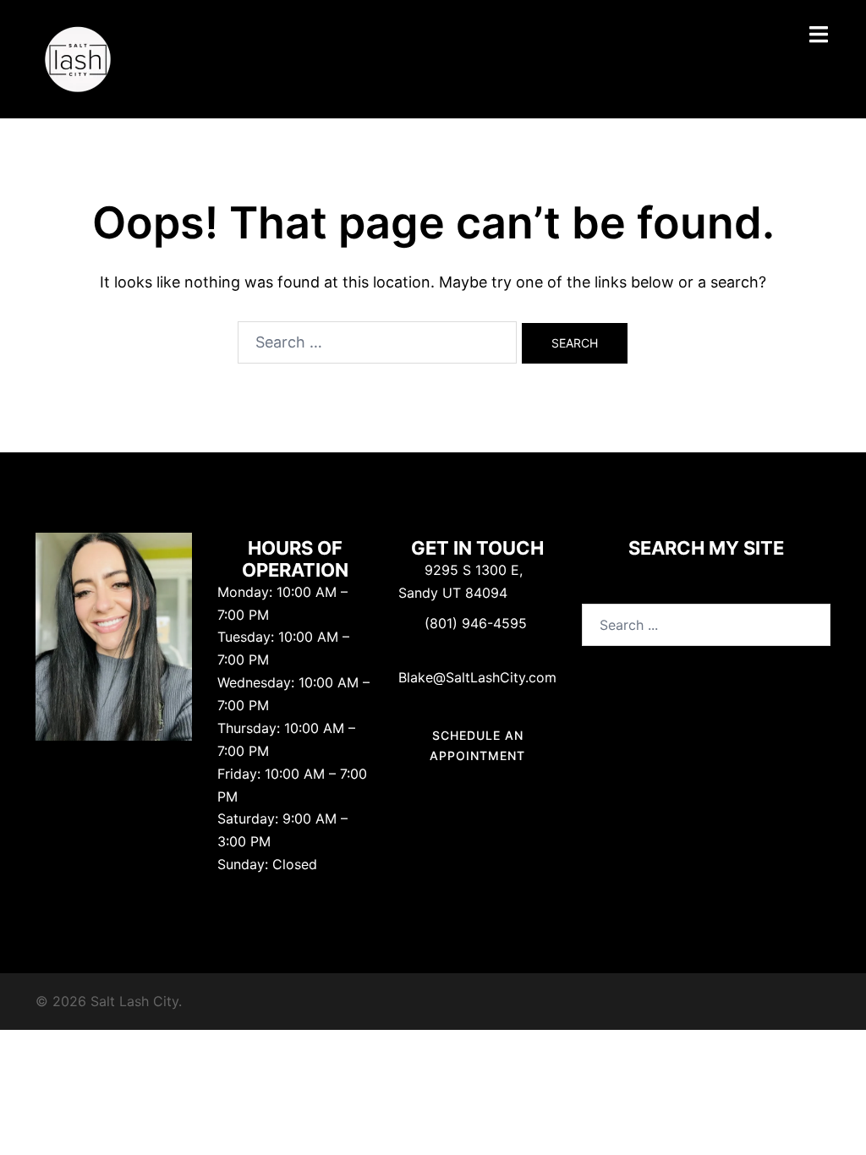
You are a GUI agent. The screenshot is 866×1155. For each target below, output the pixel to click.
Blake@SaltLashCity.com (477, 677)
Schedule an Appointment (477, 745)
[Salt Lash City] (78, 58)
